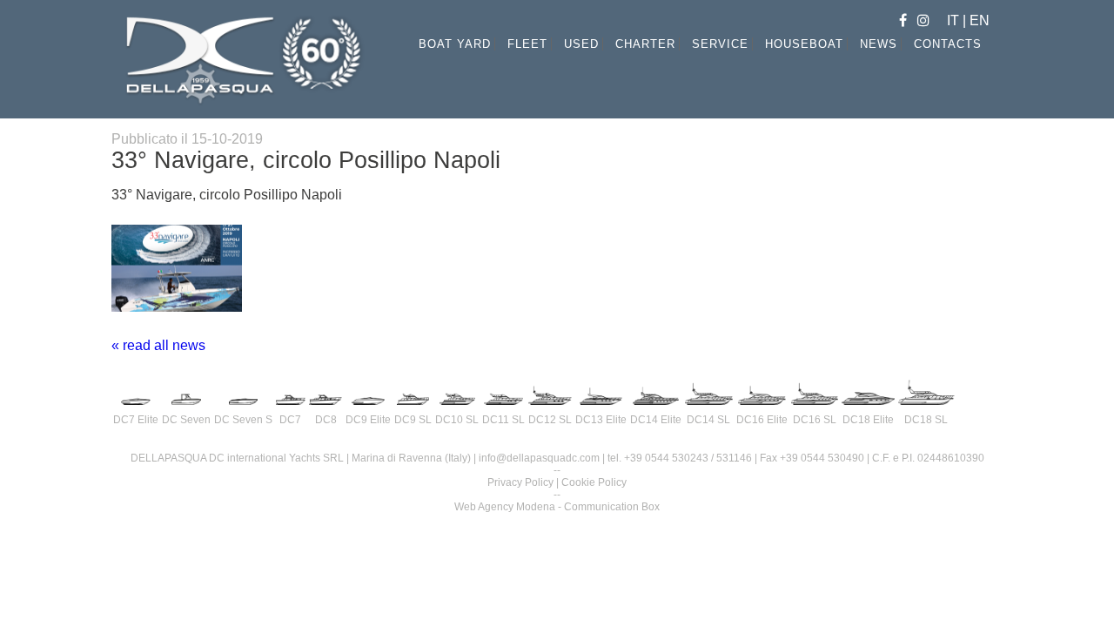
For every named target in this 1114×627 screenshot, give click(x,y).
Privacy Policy (520, 482)
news (878, 44)
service (720, 44)
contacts (948, 44)
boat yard (455, 44)
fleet (527, 44)
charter (645, 44)
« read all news (158, 345)
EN (980, 20)
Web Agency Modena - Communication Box (557, 507)
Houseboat (804, 44)
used (581, 44)
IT (955, 20)
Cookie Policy (594, 482)
